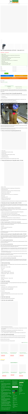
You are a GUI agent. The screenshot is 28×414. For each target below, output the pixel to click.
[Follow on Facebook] (12, 391)
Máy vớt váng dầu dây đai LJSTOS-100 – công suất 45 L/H (23, 353)
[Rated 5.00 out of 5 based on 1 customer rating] (14, 51)
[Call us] (12, 392)
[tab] (9, 86)
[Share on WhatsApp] (1, 83)
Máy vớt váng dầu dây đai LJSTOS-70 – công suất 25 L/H (4, 353)
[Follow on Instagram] (14, 391)
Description (9, 86)
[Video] (1, 40)
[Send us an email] (16, 391)
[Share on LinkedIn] (7, 83)
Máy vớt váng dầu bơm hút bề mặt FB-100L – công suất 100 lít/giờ (22, 373)
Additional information (18, 86)
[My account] (25, 1)
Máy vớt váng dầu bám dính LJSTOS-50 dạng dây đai (13, 353)
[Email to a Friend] (5, 83)
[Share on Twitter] (3, 83)
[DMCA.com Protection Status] (21, 382)
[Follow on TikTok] (15, 391)
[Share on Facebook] (2, 83)
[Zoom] (1, 42)
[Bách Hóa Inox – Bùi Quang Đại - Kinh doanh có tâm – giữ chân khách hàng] (14, 1)
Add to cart (6, 73)
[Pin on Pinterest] (6, 83)
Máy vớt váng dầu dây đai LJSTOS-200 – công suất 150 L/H (5, 373)
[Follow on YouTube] (14, 392)
